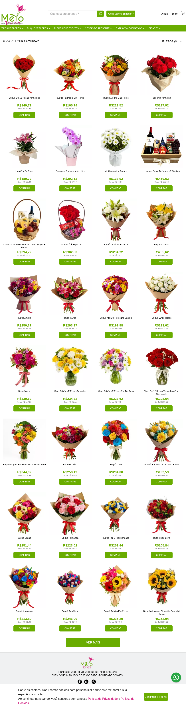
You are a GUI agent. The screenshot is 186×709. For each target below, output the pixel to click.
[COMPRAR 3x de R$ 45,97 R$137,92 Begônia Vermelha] (161, 73)
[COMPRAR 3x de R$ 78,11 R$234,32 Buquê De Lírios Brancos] (115, 220)
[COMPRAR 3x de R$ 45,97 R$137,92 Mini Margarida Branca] (115, 146)
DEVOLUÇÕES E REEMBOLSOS (94, 672)
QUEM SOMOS (59, 675)
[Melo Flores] (87, 663)
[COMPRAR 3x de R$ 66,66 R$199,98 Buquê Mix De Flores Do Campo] (115, 293)
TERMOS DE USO (67, 672)
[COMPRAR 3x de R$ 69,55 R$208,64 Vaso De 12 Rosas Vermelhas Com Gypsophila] (161, 366)
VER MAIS (93, 642)
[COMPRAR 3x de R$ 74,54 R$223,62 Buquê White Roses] (161, 293)
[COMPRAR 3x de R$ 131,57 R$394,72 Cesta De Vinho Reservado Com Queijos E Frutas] (24, 220)
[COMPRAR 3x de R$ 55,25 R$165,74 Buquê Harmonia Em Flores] (70, 73)
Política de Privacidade (103, 698)
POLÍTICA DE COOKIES (111, 675)
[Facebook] (79, 683)
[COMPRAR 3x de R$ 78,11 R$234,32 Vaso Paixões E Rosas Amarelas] (70, 366)
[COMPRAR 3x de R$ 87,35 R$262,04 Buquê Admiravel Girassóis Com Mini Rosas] (161, 586)
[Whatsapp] (93, 683)
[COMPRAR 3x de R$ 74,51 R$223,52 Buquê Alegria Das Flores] (115, 73)
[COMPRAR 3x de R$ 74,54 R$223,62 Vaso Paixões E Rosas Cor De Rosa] (115, 366)
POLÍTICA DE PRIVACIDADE (83, 675)
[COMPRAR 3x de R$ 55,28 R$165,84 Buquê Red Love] (161, 513)
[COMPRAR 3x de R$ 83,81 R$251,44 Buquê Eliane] (24, 513)
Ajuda (164, 13)
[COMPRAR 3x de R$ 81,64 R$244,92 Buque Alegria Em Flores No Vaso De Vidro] (24, 440)
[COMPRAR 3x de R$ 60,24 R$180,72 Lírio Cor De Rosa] (24, 146)
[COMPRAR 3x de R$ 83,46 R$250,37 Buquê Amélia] (24, 293)
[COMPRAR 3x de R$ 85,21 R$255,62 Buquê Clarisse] (161, 220)
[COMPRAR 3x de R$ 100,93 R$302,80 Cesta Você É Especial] (70, 220)
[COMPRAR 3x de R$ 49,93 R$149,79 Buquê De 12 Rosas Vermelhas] (24, 73)
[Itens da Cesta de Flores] (183, 13)
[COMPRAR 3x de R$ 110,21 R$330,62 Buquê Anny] (24, 366)
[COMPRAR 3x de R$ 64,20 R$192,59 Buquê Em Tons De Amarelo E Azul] (161, 440)
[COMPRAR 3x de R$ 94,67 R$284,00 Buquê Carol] (115, 440)
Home (2, 23)
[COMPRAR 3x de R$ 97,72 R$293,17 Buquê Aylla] (70, 293)
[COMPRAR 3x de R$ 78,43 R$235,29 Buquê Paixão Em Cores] (115, 586)
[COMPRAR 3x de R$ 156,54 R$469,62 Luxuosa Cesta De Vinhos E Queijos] (161, 146)
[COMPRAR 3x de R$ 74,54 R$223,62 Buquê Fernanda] (70, 513)
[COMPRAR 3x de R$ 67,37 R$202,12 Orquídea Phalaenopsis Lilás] (70, 146)
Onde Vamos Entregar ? (121, 13)
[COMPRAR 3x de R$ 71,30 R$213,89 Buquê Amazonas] (24, 586)
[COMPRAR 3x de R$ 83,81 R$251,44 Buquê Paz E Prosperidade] (115, 513)
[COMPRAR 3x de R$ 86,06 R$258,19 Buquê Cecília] (70, 440)
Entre (174, 13)
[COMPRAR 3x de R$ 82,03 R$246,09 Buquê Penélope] (70, 586)
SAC (114, 672)
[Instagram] (86, 683)
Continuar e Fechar (156, 696)
